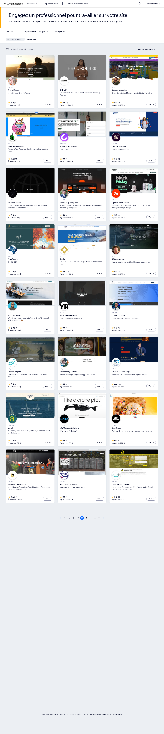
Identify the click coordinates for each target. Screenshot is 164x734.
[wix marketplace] (13, 3)
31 (99, 518)
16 (91, 518)
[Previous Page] (60, 518)
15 (86, 518)
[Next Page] (103, 518)
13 (78, 518)
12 (73, 518)
